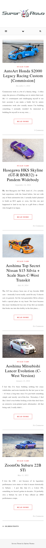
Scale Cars (23, 67)
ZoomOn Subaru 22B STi (23, 467)
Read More (23, 121)
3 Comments (39, 130)
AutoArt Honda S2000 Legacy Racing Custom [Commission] (23, 75)
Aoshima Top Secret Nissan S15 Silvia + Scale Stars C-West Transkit (23, 273)
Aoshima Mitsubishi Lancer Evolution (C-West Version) (23, 370)
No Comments (38, 225)
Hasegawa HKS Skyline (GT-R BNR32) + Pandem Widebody (23, 174)
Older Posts (11, 526)
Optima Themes (29, 543)
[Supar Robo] (23, 13)
